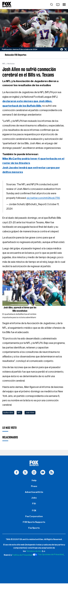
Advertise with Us (34, 492)
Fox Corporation (34, 516)
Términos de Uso (34, 551)
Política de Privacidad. (22, 555)
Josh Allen (29, 413)
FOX (34, 511)
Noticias (11, 64)
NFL (4, 64)
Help (34, 480)
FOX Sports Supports (34, 522)
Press (34, 486)
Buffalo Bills (8, 413)
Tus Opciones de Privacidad (51, 554)
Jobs (34, 498)
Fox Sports (34, 528)
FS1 (34, 504)
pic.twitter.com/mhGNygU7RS (43, 198)
